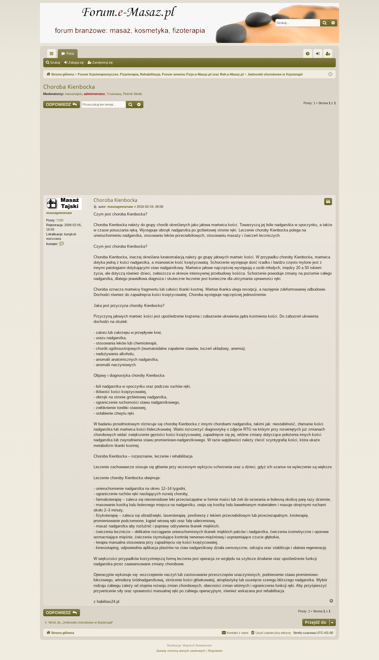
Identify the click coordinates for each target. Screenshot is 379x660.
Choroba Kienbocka (69, 87)
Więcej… (52, 54)
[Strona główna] (189, 23)
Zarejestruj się (102, 62)
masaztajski (73, 94)
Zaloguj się (76, 62)
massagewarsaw (59, 213)
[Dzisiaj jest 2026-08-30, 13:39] (330, 74)
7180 (59, 220)
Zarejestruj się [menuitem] (329, 54)
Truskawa (114, 94)
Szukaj (55, 62)
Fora (70, 53)
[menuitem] (307, 53)
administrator (94, 94)
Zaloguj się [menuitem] (319, 54)
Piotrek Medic (132, 94)
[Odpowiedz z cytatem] (328, 201)
